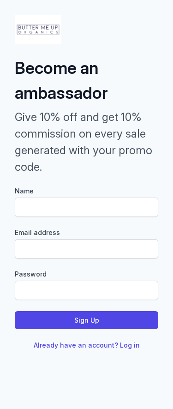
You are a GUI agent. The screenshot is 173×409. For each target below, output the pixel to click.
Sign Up (86, 320)
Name (24, 191)
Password (31, 274)
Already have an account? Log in (87, 345)
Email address (37, 232)
